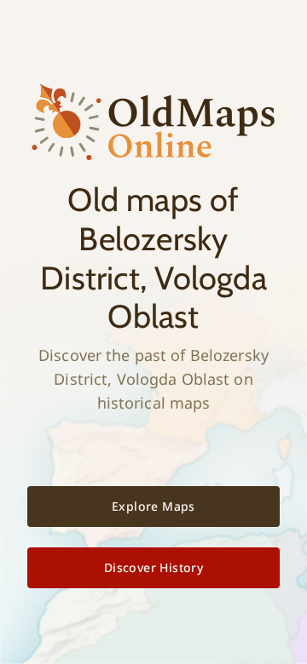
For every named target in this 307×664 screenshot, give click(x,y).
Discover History (153, 567)
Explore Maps (153, 506)
